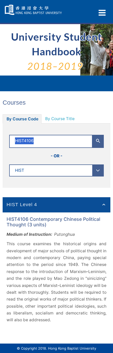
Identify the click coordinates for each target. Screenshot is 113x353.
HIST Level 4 (22, 204)
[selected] (34, 10)
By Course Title (60, 118)
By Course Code (22, 118)
